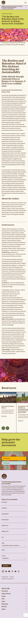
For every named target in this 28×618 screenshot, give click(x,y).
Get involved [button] (6, 463)
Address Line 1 (5, 525)
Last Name (4, 508)
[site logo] (3, 2)
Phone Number (5, 519)
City (3, 537)
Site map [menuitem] (12, 576)
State (3, 543)
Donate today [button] (6, 458)
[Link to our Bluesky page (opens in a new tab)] (9, 571)
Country (4, 555)
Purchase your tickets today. (8, 8)
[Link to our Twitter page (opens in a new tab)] (18, 571)
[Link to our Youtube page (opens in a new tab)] (15, 571)
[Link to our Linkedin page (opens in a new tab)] (6, 571)
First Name (4, 502)
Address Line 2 (5, 531)
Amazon (19, 81)
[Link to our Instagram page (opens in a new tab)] (3, 571)
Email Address (5, 513)
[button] (26, 7)
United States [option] (5, 558)
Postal (3, 550)
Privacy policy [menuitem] (5, 576)
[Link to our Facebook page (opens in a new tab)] (12, 571)
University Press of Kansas (11, 80)
